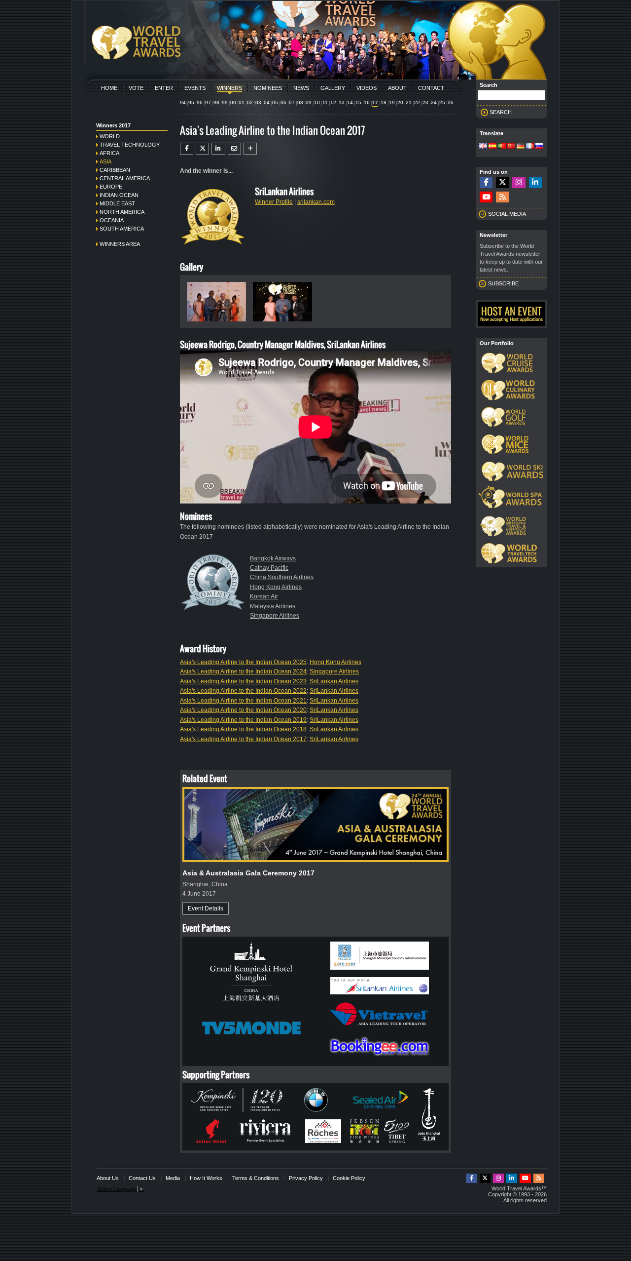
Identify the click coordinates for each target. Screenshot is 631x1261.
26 (451, 102)
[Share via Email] (234, 148)
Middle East (117, 203)
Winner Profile (274, 201)
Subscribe (503, 283)
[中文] (511, 146)
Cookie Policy (349, 1178)
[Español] (492, 146)
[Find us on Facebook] (486, 182)
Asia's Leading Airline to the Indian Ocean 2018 (243, 729)
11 (325, 102)
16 (367, 102)
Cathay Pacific (269, 567)
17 (375, 102)
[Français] (530, 146)
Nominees (267, 88)
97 (208, 102)
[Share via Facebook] (186, 148)
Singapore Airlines (274, 615)
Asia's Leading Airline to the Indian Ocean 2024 (243, 671)
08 (300, 102)
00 (233, 102)
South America (122, 229)
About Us (108, 1178)
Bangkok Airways (273, 558)
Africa (109, 153)
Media (173, 1178)
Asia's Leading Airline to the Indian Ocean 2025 (243, 662)
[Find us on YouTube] (486, 197)
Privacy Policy (306, 1178)
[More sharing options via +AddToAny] (250, 148)
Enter (164, 88)
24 (434, 102)
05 (275, 102)
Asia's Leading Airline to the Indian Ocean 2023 (243, 681)
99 (225, 102)
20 (400, 102)
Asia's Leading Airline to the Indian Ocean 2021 (243, 700)
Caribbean (115, 170)
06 (283, 102)
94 (183, 102)
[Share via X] (202, 148)
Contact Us (142, 1178)
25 (442, 102)
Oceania (112, 220)
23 (425, 102)
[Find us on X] (502, 182)
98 (216, 102)
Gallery (332, 88)
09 (309, 102)
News (301, 88)
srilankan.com (316, 201)
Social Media (507, 214)
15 (358, 102)
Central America (125, 178)
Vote (136, 88)
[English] (483, 146)
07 (292, 102)
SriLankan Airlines (334, 681)
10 (317, 102)
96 (200, 102)
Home (109, 88)
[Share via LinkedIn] (218, 148)
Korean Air (264, 596)
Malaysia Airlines (272, 606)
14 (350, 102)
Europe (111, 187)
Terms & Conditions (255, 1178)
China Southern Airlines (282, 577)
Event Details (205, 908)
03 (258, 102)
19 (392, 102)
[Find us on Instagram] (518, 182)
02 (250, 102)
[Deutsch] (521, 146)
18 (383, 102)
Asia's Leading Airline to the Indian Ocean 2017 (243, 739)
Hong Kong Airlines (276, 587)
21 (409, 102)
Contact (431, 88)
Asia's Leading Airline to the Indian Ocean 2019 (243, 719)
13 (342, 102)
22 (417, 102)
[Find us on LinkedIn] (535, 182)
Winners (229, 88)
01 (242, 102)
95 (191, 102)
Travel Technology (130, 145)
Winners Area (120, 244)
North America (122, 212)
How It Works (206, 1178)
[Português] (502, 146)
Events (195, 88)
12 (333, 102)
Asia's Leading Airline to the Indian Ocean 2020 (243, 710)
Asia (105, 161)
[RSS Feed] (502, 197)
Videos (366, 88)
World (110, 136)
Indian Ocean (119, 195)
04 (267, 102)
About (397, 88)
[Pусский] (539, 146)
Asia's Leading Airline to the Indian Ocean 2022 (243, 690)
